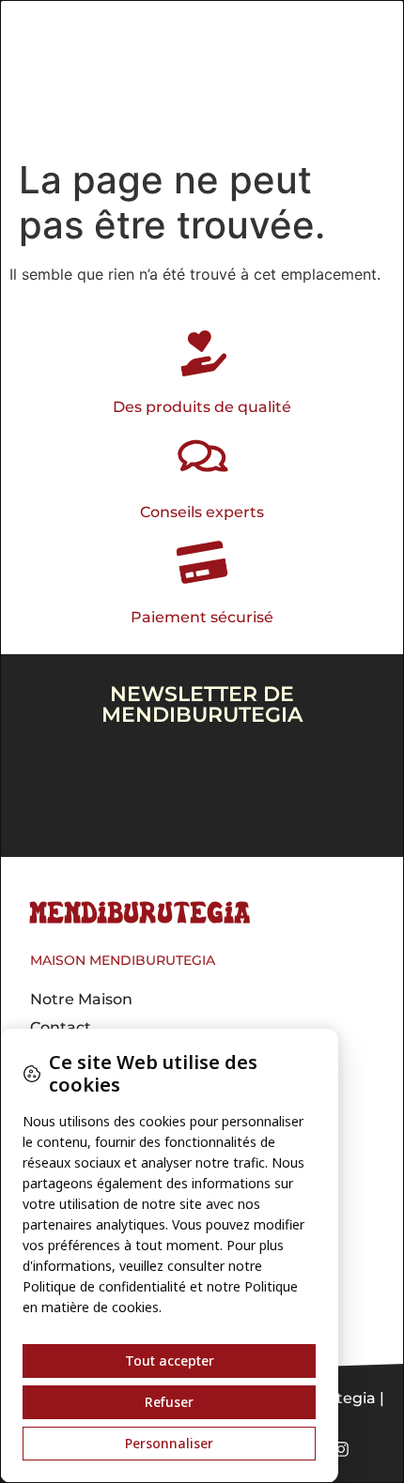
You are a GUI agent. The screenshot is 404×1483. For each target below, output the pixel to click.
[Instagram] (341, 1449)
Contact (60, 1027)
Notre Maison (81, 999)
